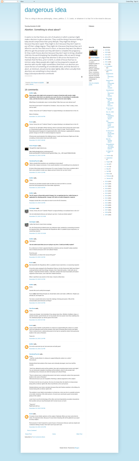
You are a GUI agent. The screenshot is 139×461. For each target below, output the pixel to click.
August (108, 162)
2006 (106, 212)
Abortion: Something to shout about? (110, 116)
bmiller (31, 93)
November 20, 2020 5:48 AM (37, 140)
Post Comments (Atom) (38, 437)
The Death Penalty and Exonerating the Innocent (110, 102)
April (107, 171)
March (108, 173)
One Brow (32, 308)
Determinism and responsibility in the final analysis (110, 84)
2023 (106, 57)
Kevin (31, 122)
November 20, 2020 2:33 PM (37, 155)
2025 (106, 52)
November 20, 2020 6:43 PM (37, 203)
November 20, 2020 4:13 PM (37, 172)
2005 (106, 214)
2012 (106, 198)
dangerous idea (45, 9)
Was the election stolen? (109, 140)
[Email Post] (47, 82)
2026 (106, 50)
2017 (106, 186)
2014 (106, 193)
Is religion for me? (109, 151)
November (109, 70)
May (107, 169)
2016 (106, 188)
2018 (106, 183)
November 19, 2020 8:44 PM (37, 116)
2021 (106, 62)
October (108, 155)
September (109, 158)
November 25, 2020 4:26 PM (37, 257)
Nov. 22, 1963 (110, 112)
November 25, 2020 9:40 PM (37, 303)
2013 (106, 195)
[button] (82, 77)
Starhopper (32, 208)
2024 (106, 54)
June (107, 166)
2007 (106, 210)
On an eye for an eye (110, 108)
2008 (106, 207)
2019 (106, 181)
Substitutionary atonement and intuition (110, 93)
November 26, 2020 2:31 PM (37, 348)
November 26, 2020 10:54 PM (37, 427)
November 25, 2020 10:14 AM (37, 216)
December (109, 66)
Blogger (77, 448)
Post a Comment (31, 430)
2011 (106, 200)
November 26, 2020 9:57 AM (37, 320)
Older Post (79, 434)
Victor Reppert (33, 145)
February (109, 176)
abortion (31, 84)
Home (54, 434)
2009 (106, 205)
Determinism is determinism (109, 76)
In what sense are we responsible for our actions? (110, 133)
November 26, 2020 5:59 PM (37, 408)
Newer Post (28, 434)
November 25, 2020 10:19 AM (37, 233)
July (107, 164)
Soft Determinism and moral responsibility (110, 124)
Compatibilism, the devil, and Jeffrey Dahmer (110, 146)
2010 (106, 203)
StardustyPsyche (34, 161)
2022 (106, 59)
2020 (106, 64)
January (108, 178)
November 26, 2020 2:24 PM (37, 338)
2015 (106, 191)
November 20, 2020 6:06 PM (37, 187)
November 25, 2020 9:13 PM (37, 279)
